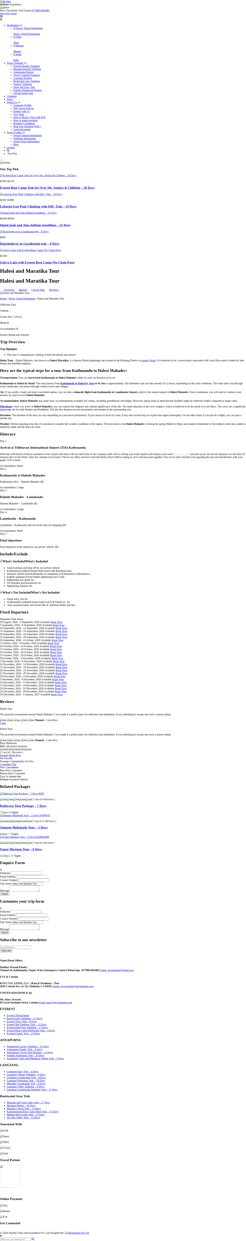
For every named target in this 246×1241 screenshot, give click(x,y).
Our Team (18, 114)
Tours (10, 99)
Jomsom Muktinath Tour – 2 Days (24, 827)
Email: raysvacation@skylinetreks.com (73, 986)
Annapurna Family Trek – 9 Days (24, 1049)
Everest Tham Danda (18, 1015)
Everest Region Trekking (26, 66)
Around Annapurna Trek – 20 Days (25, 1055)
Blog (16, 144)
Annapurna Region (23, 72)
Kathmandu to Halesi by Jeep (77, 383)
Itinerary (23, 289)
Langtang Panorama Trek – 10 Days (26, 1080)
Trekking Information (24, 138)
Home (3, 298)
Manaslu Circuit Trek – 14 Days (24, 1108)
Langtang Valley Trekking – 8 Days (26, 1086)
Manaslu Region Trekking (27, 69)
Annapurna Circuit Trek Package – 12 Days (30, 1052)
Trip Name (5, 883)
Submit (4, 894)
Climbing (12, 96)
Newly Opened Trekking (26, 75)
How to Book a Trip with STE (29, 117)
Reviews (54, 289)
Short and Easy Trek (24, 87)
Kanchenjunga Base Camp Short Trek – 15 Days (32, 1111)
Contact (11, 147)
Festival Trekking (22, 84)
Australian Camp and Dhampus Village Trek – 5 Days (35, 1058)
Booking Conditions (24, 123)
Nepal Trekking (15, 63)
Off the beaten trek (23, 93)
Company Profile (22, 105)
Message (4, 890)
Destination (13, 25)
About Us (12, 102)
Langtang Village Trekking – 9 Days (26, 1074)
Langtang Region (22, 78)
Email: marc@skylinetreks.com (55, 1002)
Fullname (5, 873)
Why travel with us (23, 108)
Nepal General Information (27, 135)
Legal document (21, 129)
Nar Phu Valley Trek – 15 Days (23, 1117)
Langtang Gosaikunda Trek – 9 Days (26, 1077)
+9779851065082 (40, 10)
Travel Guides (14, 132)
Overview (9, 289)
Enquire (4, 755)
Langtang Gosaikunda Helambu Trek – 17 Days (32, 1089)
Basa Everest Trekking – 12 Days (24, 1018)
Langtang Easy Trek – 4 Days (22, 1071)
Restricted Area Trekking (26, 81)
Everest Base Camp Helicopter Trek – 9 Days (31, 1030)
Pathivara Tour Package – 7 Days (23, 806)
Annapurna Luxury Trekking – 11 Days (28, 1046)
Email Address (7, 876)
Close (3, 723)
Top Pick (12, 153)
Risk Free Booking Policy (27, 126)
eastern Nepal (148, 360)
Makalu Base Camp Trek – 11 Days (26, 1114)
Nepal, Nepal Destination (22, 298)
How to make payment (25, 120)
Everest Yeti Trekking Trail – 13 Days (27, 1024)
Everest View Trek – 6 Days (22, 1021)
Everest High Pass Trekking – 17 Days (27, 1027)
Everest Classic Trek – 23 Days (23, 1033)
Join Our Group (8, 13)
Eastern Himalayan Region (27, 90)
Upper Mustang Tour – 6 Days (21, 849)
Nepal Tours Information (26, 141)
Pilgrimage (6, 406)
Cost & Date (38, 289)
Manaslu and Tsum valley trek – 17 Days (28, 1102)
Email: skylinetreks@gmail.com (117, 970)
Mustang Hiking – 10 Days (21, 1105)
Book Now (57, 622)
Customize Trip (8, 764)
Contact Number (9, 880)
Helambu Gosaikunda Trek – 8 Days (26, 1083)
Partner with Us (21, 111)
